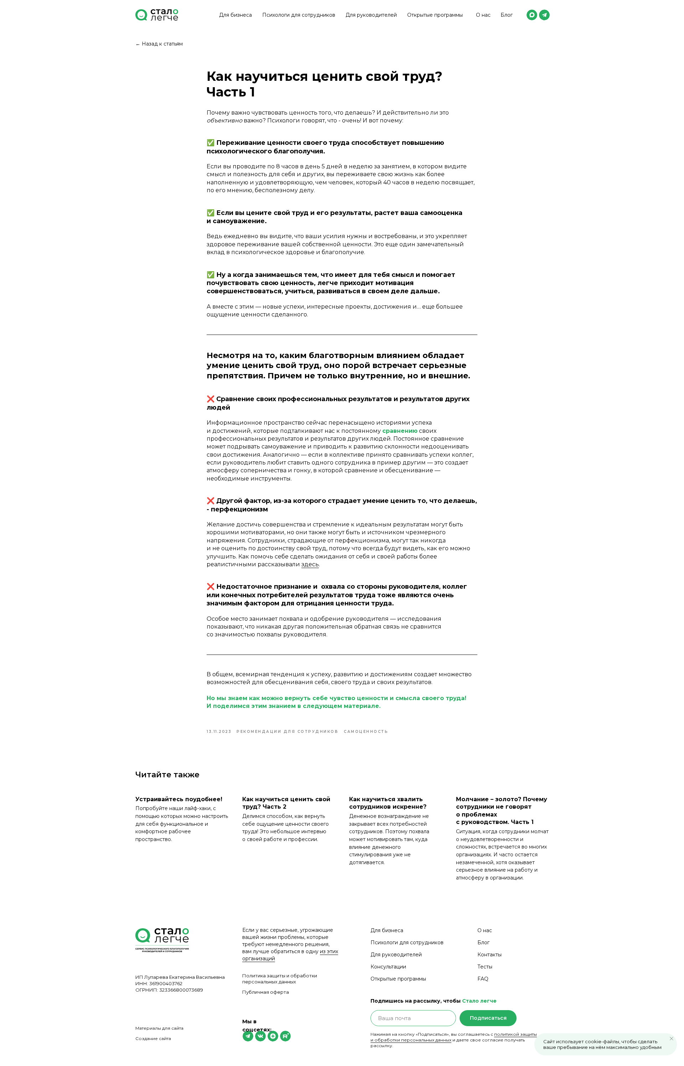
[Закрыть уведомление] (671, 1038)
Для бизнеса (235, 15)
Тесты (484, 966)
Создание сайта (153, 1038)
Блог (507, 15)
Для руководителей (371, 15)
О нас (483, 15)
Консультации (388, 966)
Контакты (489, 954)
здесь (310, 564)
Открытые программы (435, 15)
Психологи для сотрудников (298, 15)
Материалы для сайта (159, 1028)
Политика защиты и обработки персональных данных (279, 978)
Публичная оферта (265, 992)
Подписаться (488, 1018)
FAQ (482, 979)
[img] (532, 15)
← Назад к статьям (159, 44)
